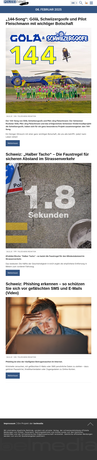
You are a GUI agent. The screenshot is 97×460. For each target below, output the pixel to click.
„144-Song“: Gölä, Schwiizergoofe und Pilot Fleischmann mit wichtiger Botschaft (46, 21)
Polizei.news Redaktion (27, 116)
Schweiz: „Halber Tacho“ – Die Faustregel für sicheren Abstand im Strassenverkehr (47, 156)
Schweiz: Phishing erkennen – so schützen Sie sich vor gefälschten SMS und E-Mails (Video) (45, 288)
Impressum (9, 423)
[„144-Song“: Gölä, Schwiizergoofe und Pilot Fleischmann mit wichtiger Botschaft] (48, 70)
